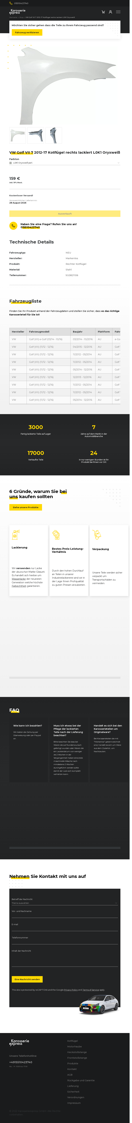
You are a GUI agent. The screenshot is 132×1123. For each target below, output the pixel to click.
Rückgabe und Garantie (81, 1080)
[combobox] (64, 163)
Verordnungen (75, 1097)
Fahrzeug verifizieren (27, 32)
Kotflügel (72, 1040)
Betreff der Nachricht (22, 899)
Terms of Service (90, 990)
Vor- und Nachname (22, 911)
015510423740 (30, 227)
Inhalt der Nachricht (21, 951)
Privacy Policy (71, 990)
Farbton (14, 159)
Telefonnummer (20, 938)
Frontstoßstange (77, 1057)
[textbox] (64, 163)
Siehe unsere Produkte (25, 507)
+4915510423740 (20, 1062)
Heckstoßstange (77, 1052)
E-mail (15, 925)
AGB (69, 1074)
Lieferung (73, 1086)
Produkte (72, 1063)
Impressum (74, 1103)
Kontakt (72, 1069)
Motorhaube (74, 1046)
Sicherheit (73, 1091)
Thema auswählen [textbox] (20, 903)
